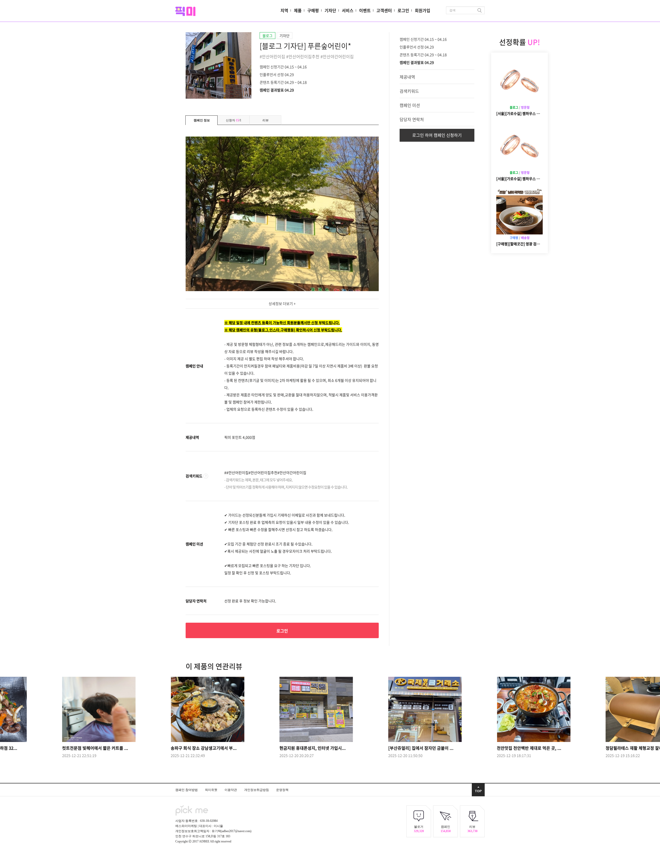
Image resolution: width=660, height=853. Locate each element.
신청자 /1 (233, 120)
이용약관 (231, 790)
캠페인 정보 (202, 120)
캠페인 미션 (410, 105)
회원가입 (422, 10)
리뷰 (265, 120)
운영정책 (282, 790)
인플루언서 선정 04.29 (277, 74)
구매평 (313, 10)
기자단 (330, 10)
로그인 (403, 10)
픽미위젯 (211, 790)
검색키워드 (409, 91)
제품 (298, 10)
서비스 (347, 10)
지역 (284, 10)
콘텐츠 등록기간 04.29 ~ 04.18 (283, 82)
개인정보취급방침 (257, 790)
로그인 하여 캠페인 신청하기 (437, 135)
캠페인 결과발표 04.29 (277, 89)
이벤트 (365, 10)
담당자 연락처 (412, 119)
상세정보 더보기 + (282, 303)
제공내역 (407, 77)
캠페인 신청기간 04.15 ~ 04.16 (283, 66)
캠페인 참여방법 (187, 790)
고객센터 (384, 10)
